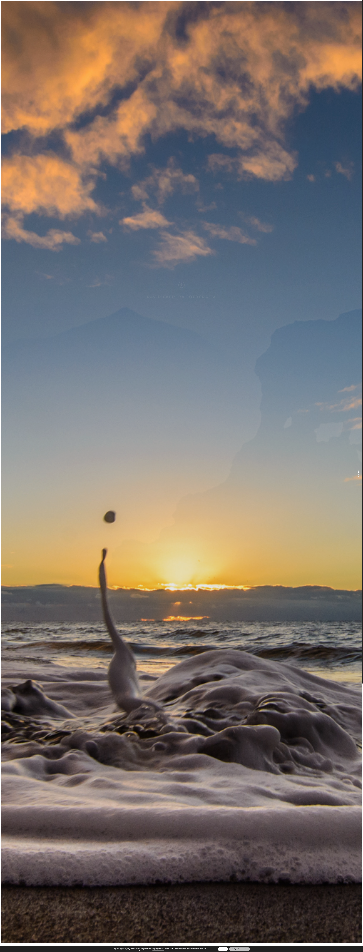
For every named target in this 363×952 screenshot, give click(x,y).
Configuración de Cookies (239, 949)
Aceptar (223, 949)
